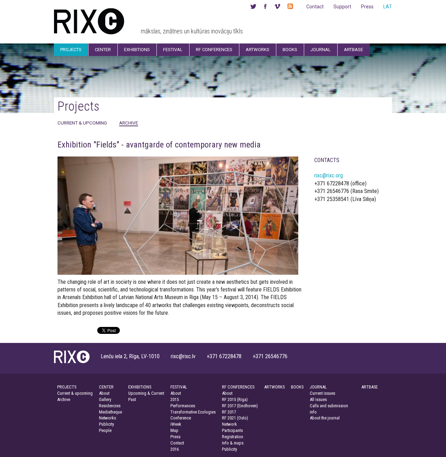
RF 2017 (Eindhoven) (240, 405)
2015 (174, 399)
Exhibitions (137, 49)
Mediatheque (110, 412)
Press (367, 6)
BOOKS (297, 387)
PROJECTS (66, 387)
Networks (107, 417)
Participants (232, 430)
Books (290, 49)
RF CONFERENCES (238, 387)
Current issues (322, 393)
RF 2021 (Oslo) (235, 417)
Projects (71, 49)
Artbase (353, 49)
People (105, 430)
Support (342, 6)
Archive (128, 123)
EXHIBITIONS (139, 387)
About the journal (325, 417)
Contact (315, 6)
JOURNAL (318, 387)
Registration (232, 436)
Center (103, 49)
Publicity (106, 424)
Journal (320, 49)
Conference (180, 417)
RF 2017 (229, 412)
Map (174, 430)
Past (132, 399)
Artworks (257, 49)
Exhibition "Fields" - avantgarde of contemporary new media (159, 145)
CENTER (106, 387)
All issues (318, 399)
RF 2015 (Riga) (235, 399)
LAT (387, 6)
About (104, 393)
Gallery (105, 399)
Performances (182, 405)
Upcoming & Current (146, 393)
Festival (173, 49)
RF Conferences (214, 49)
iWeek (175, 424)
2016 (174, 449)
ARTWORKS (274, 387)
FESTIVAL (178, 387)
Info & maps (233, 443)
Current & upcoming (82, 123)
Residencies (110, 405)
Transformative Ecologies (193, 412)
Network (229, 424)
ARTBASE (369, 387)
